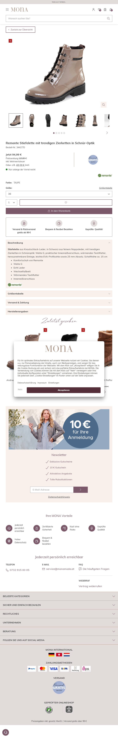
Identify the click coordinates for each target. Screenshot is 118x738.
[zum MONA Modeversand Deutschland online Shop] (51, 654)
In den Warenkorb (60, 210)
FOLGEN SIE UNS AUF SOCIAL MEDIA (23, 640)
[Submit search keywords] (108, 18)
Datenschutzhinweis (59, 496)
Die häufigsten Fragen (96, 569)
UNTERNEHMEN (12, 622)
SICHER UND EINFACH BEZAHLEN (22, 605)
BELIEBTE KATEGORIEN (16, 596)
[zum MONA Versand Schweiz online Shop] (59, 654)
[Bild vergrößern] (103, 105)
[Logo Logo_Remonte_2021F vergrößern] (105, 175)
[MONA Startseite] (19, 9)
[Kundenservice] (5, 732)
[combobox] (59, 18)
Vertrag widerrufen (90, 586)
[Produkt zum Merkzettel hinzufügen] (66, 202)
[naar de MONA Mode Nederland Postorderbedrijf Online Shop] (67, 654)
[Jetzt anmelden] (80, 490)
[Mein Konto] (93, 9)
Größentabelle (105, 188)
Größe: (9, 188)
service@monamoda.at (60, 569)
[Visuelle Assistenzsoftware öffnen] (67, 709)
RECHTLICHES (11, 613)
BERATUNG (9, 631)
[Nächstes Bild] (107, 133)
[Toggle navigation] (7, 9)
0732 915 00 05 (19, 570)
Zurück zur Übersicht (22, 29)
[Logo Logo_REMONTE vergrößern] (15, 285)
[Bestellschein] (105, 9)
